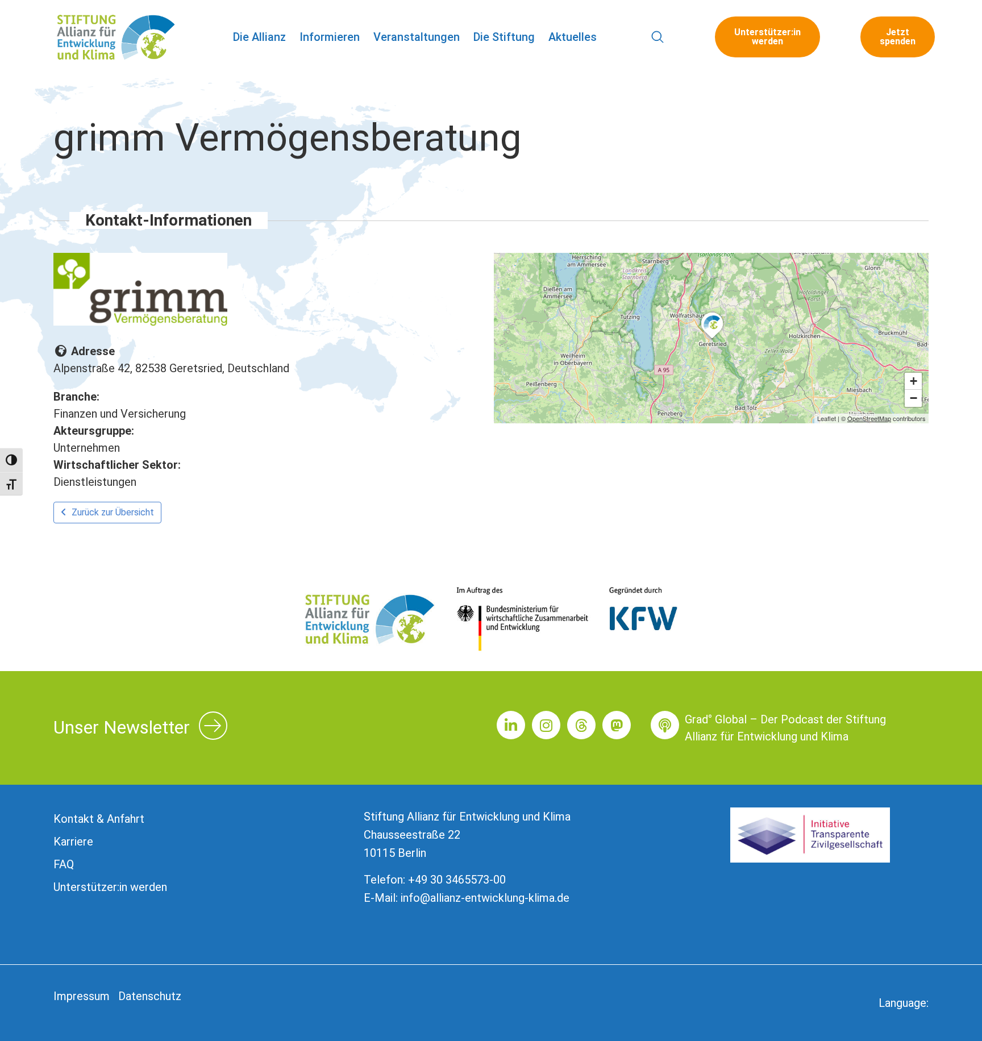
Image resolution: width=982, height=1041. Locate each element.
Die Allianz (259, 37)
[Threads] (581, 725)
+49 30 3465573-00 (457, 879)
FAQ (63, 864)
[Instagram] (546, 725)
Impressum (81, 996)
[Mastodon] (616, 725)
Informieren (329, 37)
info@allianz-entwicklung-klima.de (485, 898)
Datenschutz (149, 996)
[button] (657, 37)
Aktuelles (572, 37)
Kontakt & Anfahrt (98, 819)
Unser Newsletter (121, 727)
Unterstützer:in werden (110, 887)
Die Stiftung (504, 37)
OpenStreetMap (869, 418)
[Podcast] (665, 725)
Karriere (73, 841)
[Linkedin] (511, 725)
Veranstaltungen (416, 37)
